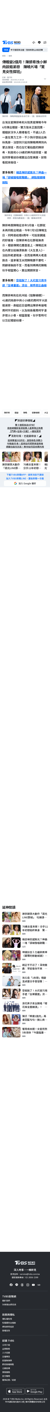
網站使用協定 (8, 1326)
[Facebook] (11, 1285)
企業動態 (6, 1348)
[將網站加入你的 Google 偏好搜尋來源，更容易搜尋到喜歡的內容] (25, 483)
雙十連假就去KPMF (25, 424)
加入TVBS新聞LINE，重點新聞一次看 (25, 478)
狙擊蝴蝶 (36, 412)
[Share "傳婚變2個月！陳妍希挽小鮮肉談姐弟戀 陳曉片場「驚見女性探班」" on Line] (39, 42)
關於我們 (6, 1300)
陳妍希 (7, 412)
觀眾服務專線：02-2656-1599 (25, 1277)
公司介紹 (6, 1344)
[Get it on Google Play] (35, 1391)
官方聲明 (6, 1376)
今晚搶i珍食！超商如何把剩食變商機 (25, 443)
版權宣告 (6, 1330)
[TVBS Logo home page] (11, 42)
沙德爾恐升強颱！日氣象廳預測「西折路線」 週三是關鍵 (29, 49)
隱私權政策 (7, 1318)
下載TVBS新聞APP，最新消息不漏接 (25, 474)
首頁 (4, 56)
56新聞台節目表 (9, 1304)
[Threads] (22, 1285)
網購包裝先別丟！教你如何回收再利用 (25, 446)
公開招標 (6, 1368)
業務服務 (6, 1372)
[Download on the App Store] (15, 1391)
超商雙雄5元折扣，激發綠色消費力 (25, 440)
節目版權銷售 (8, 1364)
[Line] (16, 1285)
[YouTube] (33, 1285)
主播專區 (6, 1356)
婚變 (16, 412)
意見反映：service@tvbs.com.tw (25, 1274)
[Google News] (39, 1285)
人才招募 (6, 1352)
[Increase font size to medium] (33, 42)
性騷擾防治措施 (9, 1322)
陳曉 (25, 412)
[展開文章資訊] (45, 79)
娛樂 (10, 56)
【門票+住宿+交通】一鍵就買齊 (25, 431)
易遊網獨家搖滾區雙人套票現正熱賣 (25, 428)
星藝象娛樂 (7, 1360)
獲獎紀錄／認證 (9, 1379)
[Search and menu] (45, 42)
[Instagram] (28, 1285)
